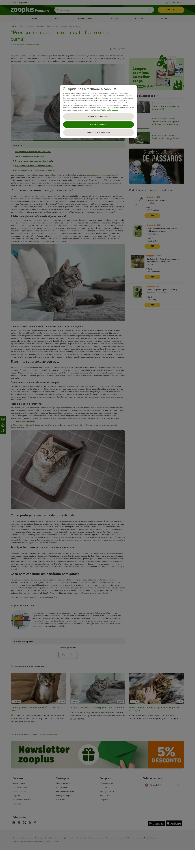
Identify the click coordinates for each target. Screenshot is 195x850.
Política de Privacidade (109, 110)
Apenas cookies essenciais (98, 132)
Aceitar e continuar (98, 124)
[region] (98, 111)
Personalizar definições (98, 116)
